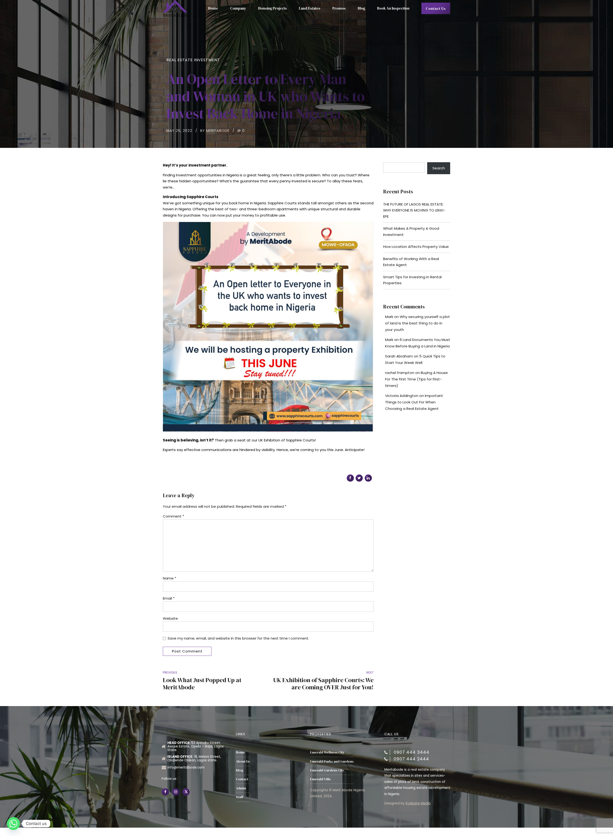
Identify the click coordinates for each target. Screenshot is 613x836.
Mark (389, 316)
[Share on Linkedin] (368, 478)
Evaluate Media (418, 803)
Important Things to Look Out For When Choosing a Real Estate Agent (414, 402)
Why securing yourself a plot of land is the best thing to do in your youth (417, 323)
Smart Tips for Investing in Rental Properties (412, 280)
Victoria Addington (401, 395)
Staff (239, 797)
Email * (169, 598)
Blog (361, 8)
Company (238, 8)
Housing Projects (272, 8)
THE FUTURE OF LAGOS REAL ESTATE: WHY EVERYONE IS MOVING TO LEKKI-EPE (414, 210)
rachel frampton (399, 372)
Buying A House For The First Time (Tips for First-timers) (416, 379)
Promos (339, 8)
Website (170, 618)
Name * (169, 578)
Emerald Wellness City (327, 752)
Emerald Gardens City (327, 770)
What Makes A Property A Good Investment (411, 231)
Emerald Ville (320, 779)
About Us (243, 761)
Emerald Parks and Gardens (332, 761)
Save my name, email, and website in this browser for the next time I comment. (238, 638)
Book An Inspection (393, 8)
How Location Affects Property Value (416, 246)
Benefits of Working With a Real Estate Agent (411, 262)
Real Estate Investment (193, 60)
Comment (173, 516)
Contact (242, 779)
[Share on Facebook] (350, 478)
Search (438, 168)
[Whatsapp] (13, 823)
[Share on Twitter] (359, 478)
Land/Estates (309, 8)
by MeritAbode (214, 130)
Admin (241, 788)
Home (213, 8)
